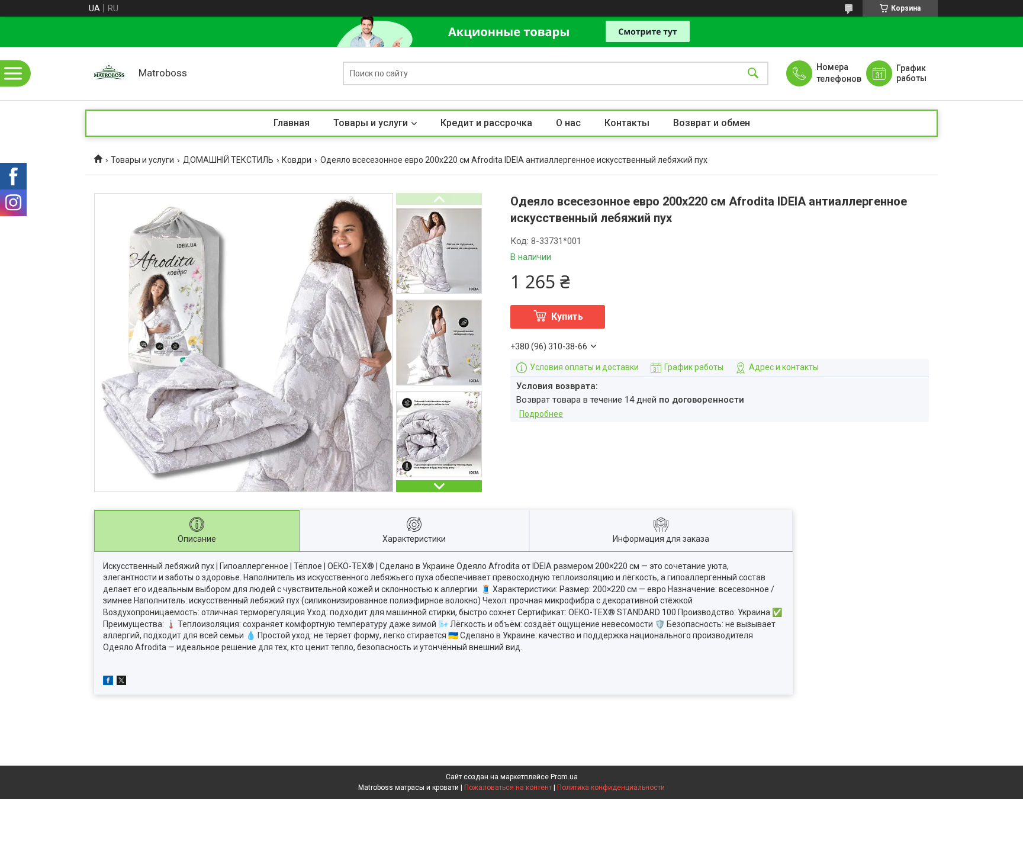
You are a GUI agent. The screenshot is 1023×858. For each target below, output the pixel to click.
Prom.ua (564, 777)
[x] (121, 682)
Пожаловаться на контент (508, 787)
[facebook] (108, 682)
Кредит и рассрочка (486, 122)
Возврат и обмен (711, 122)
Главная (292, 122)
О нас (568, 122)
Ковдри (296, 160)
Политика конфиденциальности (611, 787)
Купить (567, 316)
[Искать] (753, 74)
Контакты (626, 122)
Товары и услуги (370, 122)
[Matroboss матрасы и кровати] (109, 73)
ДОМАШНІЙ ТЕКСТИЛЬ (228, 160)
